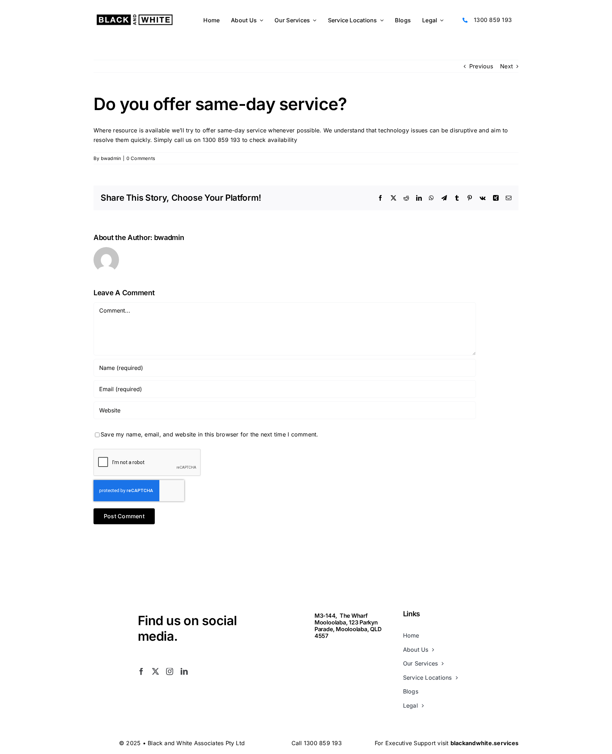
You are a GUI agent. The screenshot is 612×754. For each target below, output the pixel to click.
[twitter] (155, 671)
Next (506, 66)
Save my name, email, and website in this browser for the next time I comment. (209, 434)
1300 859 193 (493, 19)
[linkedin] (184, 671)
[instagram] (169, 671)
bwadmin (111, 158)
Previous (481, 66)
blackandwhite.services (484, 743)
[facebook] (141, 671)
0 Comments (140, 158)
